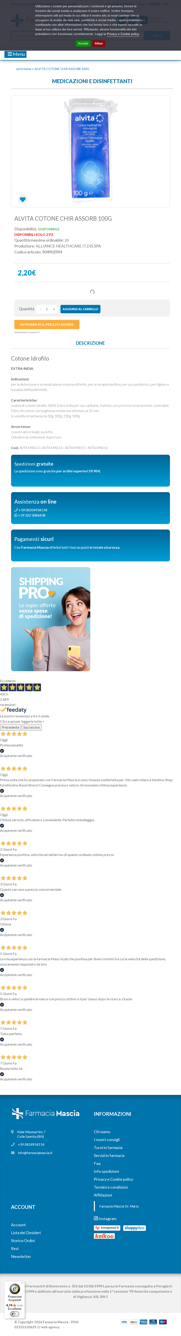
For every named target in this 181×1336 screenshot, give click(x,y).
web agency (50, 1327)
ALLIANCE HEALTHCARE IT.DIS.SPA (68, 246)
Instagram (107, 1218)
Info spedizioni (106, 1171)
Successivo (31, 727)
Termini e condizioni (111, 1187)
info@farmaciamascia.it (35, 1153)
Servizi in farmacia (109, 1155)
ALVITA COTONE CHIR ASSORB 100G (62, 69)
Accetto (83, 43)
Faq (97, 1163)
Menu (18, 54)
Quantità (26, 308)
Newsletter (21, 1256)
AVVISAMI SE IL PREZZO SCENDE (47, 324)
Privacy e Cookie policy (113, 1179)
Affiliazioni (103, 1195)
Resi (15, 1248)
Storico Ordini (23, 1240)
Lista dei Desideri (26, 1232)
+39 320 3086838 (31, 515)
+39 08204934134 (32, 510)
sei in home (23, 69)
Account (18, 1224)
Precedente (10, 727)
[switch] (14, 1314)
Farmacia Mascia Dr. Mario (119, 1206)
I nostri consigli (107, 1139)
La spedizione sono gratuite (57, 471)
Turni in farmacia (108, 1147)
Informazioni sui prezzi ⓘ (27, 332)
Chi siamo (102, 1131)
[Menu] (22, 1284)
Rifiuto (99, 43)
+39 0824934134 (31, 1144)
